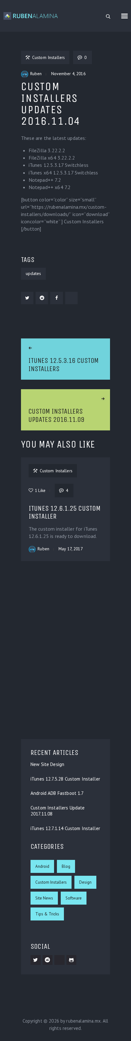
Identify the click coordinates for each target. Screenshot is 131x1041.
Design (85, 882)
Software (74, 898)
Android (42, 866)
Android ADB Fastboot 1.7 (57, 793)
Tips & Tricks (47, 914)
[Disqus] (65, 650)
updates (33, 273)
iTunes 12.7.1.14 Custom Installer (65, 828)
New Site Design (47, 764)
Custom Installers (51, 882)
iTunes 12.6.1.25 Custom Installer (64, 512)
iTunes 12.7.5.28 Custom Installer (65, 779)
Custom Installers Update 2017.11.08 (58, 811)
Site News (44, 898)
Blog (66, 866)
